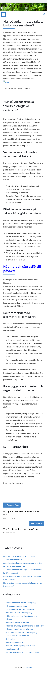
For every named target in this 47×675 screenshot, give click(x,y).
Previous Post (13, 505)
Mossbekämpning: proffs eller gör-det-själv (24, 625)
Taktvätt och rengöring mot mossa (20, 645)
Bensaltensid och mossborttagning (21, 602)
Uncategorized (12, 649)
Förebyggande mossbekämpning (20, 609)
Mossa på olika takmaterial (17, 622)
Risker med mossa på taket (17, 635)
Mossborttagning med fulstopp (19, 629)
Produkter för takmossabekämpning (21, 632)
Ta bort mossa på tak (15, 642)
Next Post (35, 523)
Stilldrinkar (10, 639)
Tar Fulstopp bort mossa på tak (20, 529)
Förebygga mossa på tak (16, 606)
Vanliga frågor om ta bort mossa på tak (22, 652)
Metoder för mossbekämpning (19, 612)
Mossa (9, 619)
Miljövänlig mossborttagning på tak (21, 616)
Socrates (28, 668)
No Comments (9, 518)
